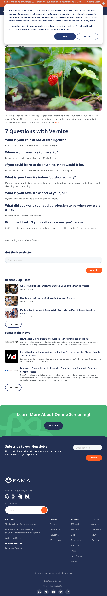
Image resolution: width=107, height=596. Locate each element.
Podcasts (75, 545)
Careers (95, 540)
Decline (87, 36)
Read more (13, 324)
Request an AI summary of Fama (18, 490)
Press (73, 550)
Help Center (76, 556)
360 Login (75, 524)
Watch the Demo (13, 537)
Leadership (96, 529)
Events (74, 561)
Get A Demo (54, 425)
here (56, 122)
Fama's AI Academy (14, 547)
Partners (75, 529)
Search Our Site (11, 503)
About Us (95, 524)
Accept (65, 36)
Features (54, 524)
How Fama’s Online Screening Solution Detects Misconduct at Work (22, 531)
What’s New (55, 540)
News (94, 534)
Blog (73, 534)
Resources (76, 540)
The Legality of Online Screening (20, 524)
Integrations (55, 529)
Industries (54, 534)
